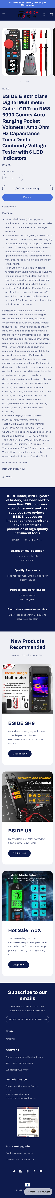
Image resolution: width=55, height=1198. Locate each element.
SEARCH (10, 1039)
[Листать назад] (21, 81)
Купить (27, 197)
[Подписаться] (45, 1019)
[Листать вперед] (34, 81)
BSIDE (22, 1190)
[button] (3, 14)
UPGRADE (28, 1159)
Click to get (19, 853)
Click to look (20, 754)
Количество (8, 172)
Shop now (18, 965)
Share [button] (9, 477)
